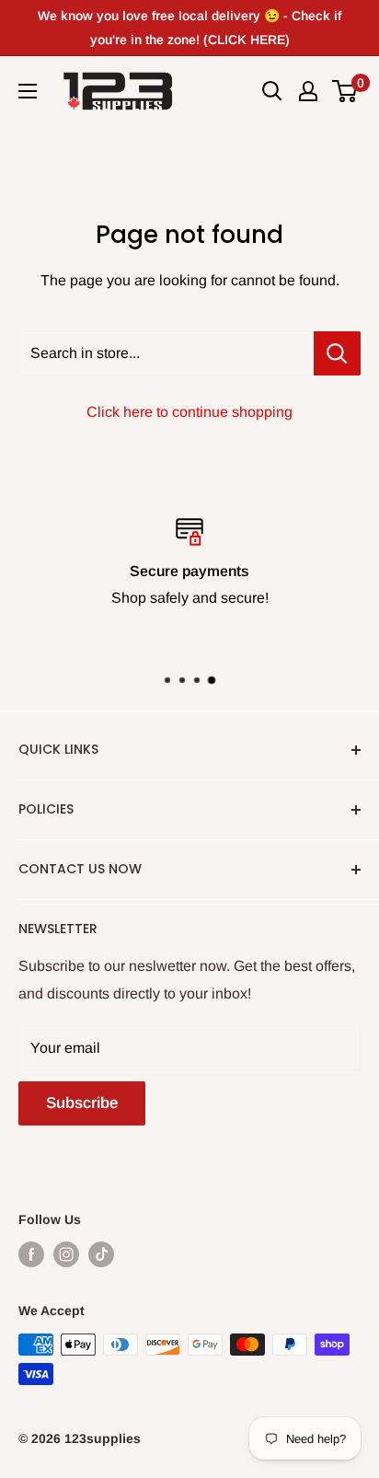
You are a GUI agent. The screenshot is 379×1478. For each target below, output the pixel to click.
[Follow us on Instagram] (66, 1254)
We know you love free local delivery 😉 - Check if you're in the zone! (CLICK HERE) (189, 27)
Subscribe (82, 1103)
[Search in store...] (337, 353)
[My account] (308, 91)
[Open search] (272, 91)
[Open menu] (27, 91)
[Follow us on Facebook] (31, 1254)
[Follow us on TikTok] (101, 1254)
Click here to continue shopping (189, 412)
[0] (345, 91)
